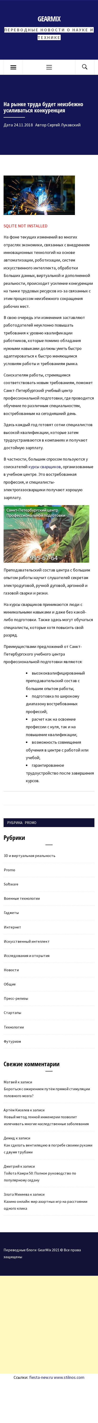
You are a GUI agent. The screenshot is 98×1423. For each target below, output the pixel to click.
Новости (11, 969)
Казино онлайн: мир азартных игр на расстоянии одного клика (45, 1205)
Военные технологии (22, 898)
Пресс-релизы (16, 998)
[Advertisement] (49, 1325)
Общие (10, 984)
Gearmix (49, 19)
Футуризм (12, 1041)
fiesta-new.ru (41, 1377)
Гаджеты (11, 912)
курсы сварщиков (45, 466)
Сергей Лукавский (64, 125)
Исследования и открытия (26, 955)
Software (11, 884)
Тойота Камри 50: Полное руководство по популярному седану (40, 1176)
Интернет (12, 927)
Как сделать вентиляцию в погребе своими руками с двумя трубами (48, 1148)
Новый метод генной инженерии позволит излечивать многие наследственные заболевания (46, 1120)
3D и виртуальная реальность (29, 855)
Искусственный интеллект (27, 941)
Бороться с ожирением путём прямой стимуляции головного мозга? (47, 1092)
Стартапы (12, 1012)
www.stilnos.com (69, 1377)
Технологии (14, 1027)
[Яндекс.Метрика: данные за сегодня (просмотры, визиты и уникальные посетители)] (39, 1391)
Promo (30, 822)
